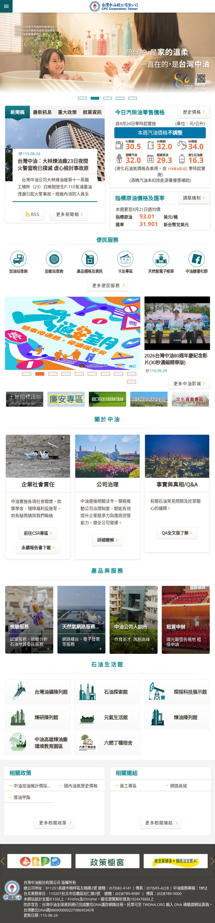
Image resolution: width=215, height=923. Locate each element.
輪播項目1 (82, 98)
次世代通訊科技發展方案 (118, 374)
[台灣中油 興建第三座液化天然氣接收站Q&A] (149, 399)
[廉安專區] (66, 399)
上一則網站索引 (2, 861)
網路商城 (178, 786)
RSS (35, 214)
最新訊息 (42, 112)
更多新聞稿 (67, 214)
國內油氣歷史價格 (81, 786)
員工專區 (128, 786)
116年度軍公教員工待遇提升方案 (79, 374)
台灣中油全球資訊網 (114, 6)
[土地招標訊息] (24, 399)
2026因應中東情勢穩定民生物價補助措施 (105, 374)
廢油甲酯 (22, 797)
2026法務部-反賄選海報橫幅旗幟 (66, 374)
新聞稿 (17, 112)
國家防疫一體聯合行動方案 (131, 374)
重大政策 (67, 112)
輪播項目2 (95, 98)
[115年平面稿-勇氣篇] (107, 54)
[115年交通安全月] (72, 333)
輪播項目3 (107, 98)
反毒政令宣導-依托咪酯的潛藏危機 (53, 374)
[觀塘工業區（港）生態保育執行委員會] (107, 399)
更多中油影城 (187, 383)
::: (2, 878)
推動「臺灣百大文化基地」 (131, 382)
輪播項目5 (132, 98)
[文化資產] (190, 399)
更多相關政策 (53, 823)
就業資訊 (92, 112)
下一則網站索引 (212, 861)
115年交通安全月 (39, 374)
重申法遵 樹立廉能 (26, 374)
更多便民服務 (106, 285)
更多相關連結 (159, 823)
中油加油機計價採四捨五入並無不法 (34, 786)
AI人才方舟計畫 (92, 374)
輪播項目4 (120, 98)
